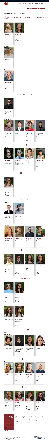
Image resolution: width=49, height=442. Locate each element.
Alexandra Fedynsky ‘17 (19, 347)
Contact (16, 417)
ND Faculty (36, 416)
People (23, 3)
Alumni (23, 417)
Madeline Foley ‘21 (18, 34)
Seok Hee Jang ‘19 (28, 265)
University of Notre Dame (11, 436)
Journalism (35, 17)
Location (31, 8)
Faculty (29, 419)
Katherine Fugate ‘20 (39, 160)
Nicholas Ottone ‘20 (29, 132)
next (31, 144)
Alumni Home (43, 8)
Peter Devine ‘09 (17, 160)
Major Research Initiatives (30, 416)
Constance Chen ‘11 (8, 59)
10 (30, 144)
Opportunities (31, 3)
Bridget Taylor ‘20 (7, 188)
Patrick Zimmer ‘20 (8, 82)
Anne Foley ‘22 (38, 238)
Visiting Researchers (37, 417)
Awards (16, 420)
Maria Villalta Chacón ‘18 (40, 402)
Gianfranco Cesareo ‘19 (29, 238)
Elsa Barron (6, 374)
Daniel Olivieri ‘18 (7, 132)
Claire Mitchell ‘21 (39, 265)
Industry (34, 8)
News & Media (40, 3)
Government (28, 17)
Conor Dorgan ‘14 (18, 215)
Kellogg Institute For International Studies (9, 437)
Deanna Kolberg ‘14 (39, 347)
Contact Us (12, 438)
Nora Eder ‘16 (17, 402)
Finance (26, 17)
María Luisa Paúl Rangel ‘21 (19, 294)
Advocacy (5, 17)
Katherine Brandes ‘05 (8, 238)
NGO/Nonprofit (41, 17)
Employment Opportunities (17, 422)
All (28, 8)
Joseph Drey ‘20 (28, 160)
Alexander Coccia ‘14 (39, 374)
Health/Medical (32, 17)
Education (20, 17)
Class (39, 8)
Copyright (5, 436)
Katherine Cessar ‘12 (29, 374)
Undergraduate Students (30, 422)
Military (39, 17)
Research (26, 3)
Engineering (23, 17)
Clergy (13, 17)
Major (37, 8)
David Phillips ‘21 (39, 132)
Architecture (8, 17)
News (42, 417)
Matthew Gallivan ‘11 (18, 265)
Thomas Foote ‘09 (7, 265)
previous (20, 94)
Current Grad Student (16, 17)
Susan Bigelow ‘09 (7, 160)
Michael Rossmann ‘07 (8, 109)
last (33, 144)
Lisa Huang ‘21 (28, 402)
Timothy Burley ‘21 (8, 402)
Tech (7, 18)
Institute (16, 416)
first (17, 94)
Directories (23, 416)
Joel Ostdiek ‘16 (17, 132)
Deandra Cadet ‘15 (7, 347)
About (19, 3)
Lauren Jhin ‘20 (28, 347)
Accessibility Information (7, 439)
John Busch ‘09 (17, 238)
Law (37, 17)
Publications (29, 418)
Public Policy (5, 18)
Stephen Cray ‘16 (7, 215)
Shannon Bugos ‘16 (18, 374)
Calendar (36, 3)
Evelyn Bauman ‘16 (8, 34)
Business (11, 17)
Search (44, 4)
